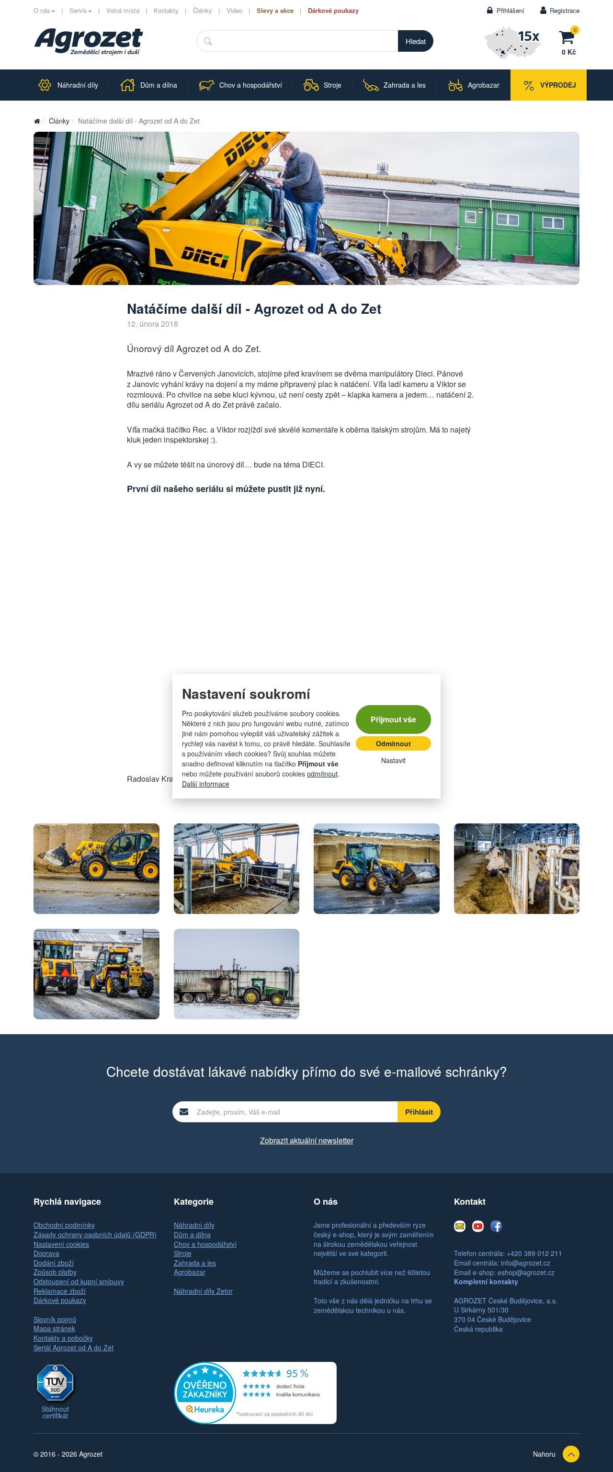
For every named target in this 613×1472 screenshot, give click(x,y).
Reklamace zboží (60, 1291)
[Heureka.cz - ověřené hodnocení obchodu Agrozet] (255, 1392)
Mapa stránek (54, 1328)
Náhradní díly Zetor (203, 1291)
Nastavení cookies (61, 1244)
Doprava (46, 1253)
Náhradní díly (194, 1225)
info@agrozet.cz (525, 1262)
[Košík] (569, 35)
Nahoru (544, 1454)
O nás (42, 10)
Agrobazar (189, 1272)
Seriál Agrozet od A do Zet (74, 1347)
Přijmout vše (393, 719)
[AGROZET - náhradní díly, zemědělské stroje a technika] (37, 121)
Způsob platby (55, 1272)
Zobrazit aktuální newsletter (306, 1140)
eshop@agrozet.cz (526, 1272)
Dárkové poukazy (333, 10)
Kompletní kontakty (486, 1281)
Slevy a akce (275, 10)
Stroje (183, 1253)
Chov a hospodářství (205, 1244)
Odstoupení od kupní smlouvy (79, 1281)
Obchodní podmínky (64, 1225)
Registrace (564, 10)
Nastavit (393, 760)
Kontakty (166, 10)
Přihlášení (510, 10)
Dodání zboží (54, 1262)
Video (234, 10)
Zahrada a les (195, 1262)
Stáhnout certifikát (55, 1412)
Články (202, 10)
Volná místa (122, 10)
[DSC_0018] (517, 868)
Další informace (205, 783)
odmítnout (322, 773)
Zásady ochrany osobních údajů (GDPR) (95, 1234)
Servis (78, 10)
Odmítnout (393, 743)
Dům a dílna (192, 1234)
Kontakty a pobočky (63, 1338)
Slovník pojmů (55, 1319)
